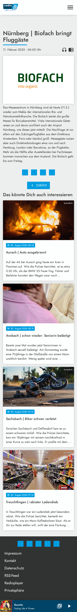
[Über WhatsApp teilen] (43, 172)
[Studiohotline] (47, 544)
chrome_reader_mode (71, 49)
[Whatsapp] (38, 544)
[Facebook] (21, 544)
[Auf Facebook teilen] (25, 172)
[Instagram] (30, 544)
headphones (64, 49)
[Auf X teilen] (34, 172)
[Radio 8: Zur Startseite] (34, 7)
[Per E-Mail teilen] (52, 172)
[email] (56, 544)
